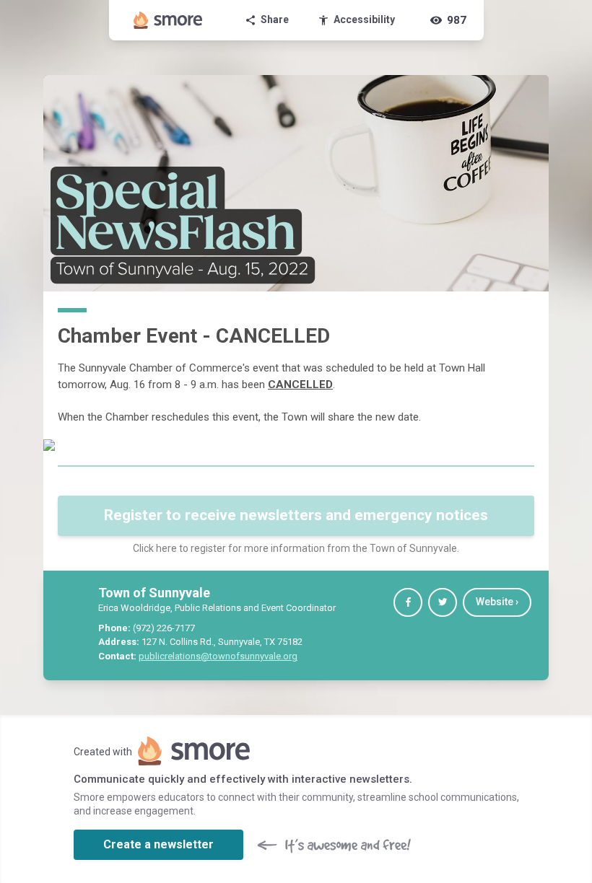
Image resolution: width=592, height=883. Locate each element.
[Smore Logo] (168, 20)
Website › (497, 601)
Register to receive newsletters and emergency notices (296, 515)
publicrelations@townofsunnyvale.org (218, 656)
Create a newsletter (158, 844)
